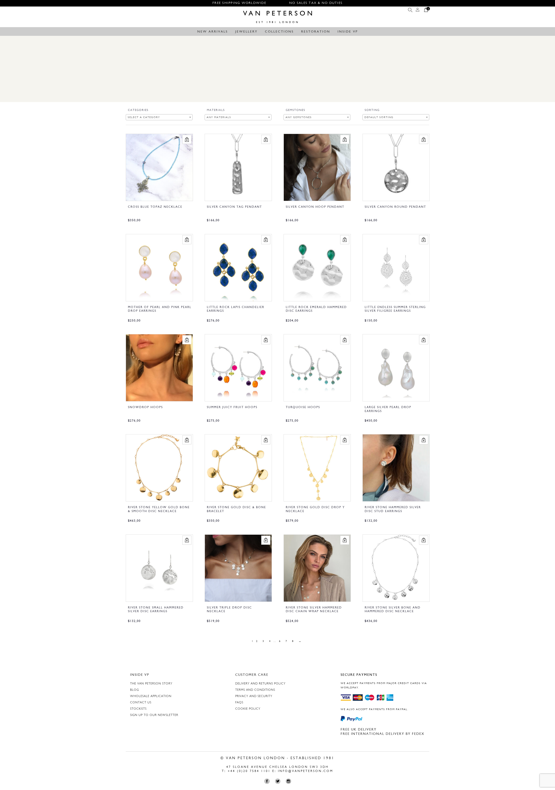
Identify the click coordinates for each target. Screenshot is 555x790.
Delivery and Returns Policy (260, 683)
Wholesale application (150, 696)
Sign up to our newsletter (154, 715)
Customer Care (251, 675)
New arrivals (212, 31)
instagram (289, 781)
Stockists (138, 709)
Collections (279, 31)
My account (417, 11)
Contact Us (140, 702)
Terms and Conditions (255, 690)
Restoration (315, 31)
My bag (426, 11)
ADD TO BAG (186, 139)
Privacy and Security (253, 696)
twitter (278, 781)
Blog (134, 690)
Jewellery (246, 31)
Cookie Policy (247, 709)
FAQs (239, 702)
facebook (268, 781)
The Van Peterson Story (151, 683)
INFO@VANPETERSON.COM (305, 771)
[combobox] (159, 117)
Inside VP (348, 31)
